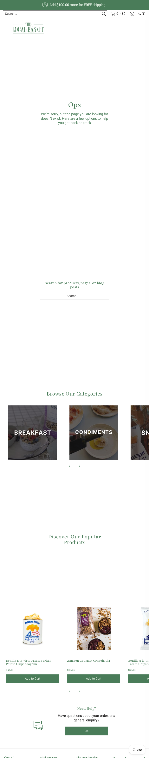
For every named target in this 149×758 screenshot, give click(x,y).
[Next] (79, 466)
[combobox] (52, 14)
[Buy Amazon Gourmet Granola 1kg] (93, 628)
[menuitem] (132, 14)
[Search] (104, 14)
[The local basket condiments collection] (93, 432)
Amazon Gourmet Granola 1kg (88, 661)
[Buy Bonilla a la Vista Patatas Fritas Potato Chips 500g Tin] (32, 628)
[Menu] (142, 28)
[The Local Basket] (28, 28)
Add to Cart (32, 678)
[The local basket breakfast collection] (32, 432)
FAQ (86, 735)
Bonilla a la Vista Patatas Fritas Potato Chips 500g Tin (28, 662)
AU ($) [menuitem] (141, 13)
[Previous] (70, 466)
